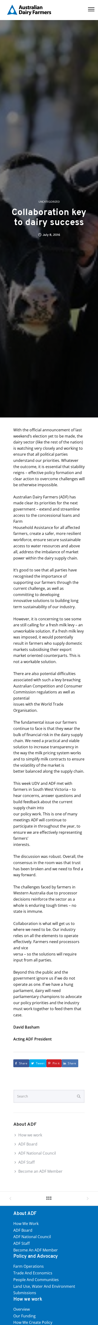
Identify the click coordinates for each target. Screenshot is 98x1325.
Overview (21, 1309)
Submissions (24, 1292)
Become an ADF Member (40, 1171)
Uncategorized (49, 202)
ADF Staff (26, 1162)
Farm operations (28, 1266)
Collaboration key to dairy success (49, 218)
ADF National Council (37, 1153)
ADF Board (27, 1144)
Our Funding (24, 1316)
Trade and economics (32, 1273)
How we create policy (32, 1322)
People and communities (36, 1279)
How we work (30, 1135)
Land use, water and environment (44, 1286)
